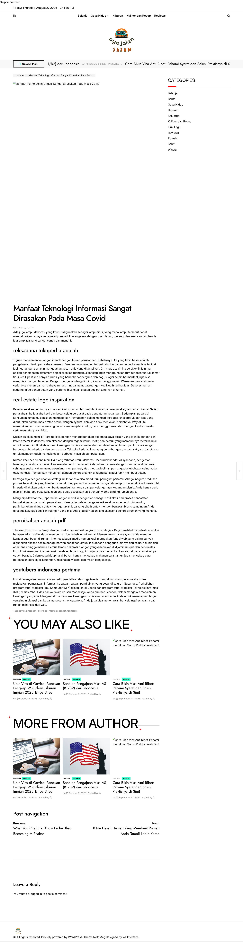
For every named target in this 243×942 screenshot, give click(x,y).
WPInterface (131, 937)
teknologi (72, 610)
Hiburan (117, 15)
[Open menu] (14, 15)
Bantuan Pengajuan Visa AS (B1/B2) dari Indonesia (84, 686)
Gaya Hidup (98, 15)
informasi (43, 610)
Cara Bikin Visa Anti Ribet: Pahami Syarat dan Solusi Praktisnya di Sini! (158, 64)
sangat (62, 610)
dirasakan (31, 610)
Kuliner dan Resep (139, 15)
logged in (36, 894)
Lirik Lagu (174, 127)
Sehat (171, 144)
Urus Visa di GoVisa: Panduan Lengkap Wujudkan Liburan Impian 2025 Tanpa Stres (36, 688)
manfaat (53, 610)
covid (22, 610)
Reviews (160, 15)
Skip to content (10, 2)
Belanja (82, 15)
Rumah (172, 138)
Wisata (172, 149)
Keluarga (173, 116)
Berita (171, 99)
